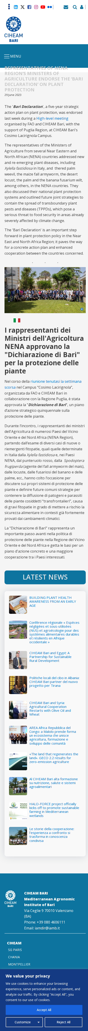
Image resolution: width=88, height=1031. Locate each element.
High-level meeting (52, 118)
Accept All (44, 1010)
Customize (23, 1022)
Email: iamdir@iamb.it (42, 928)
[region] (44, 1000)
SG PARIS (15, 950)
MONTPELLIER (19, 964)
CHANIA (14, 957)
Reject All (63, 1022)
